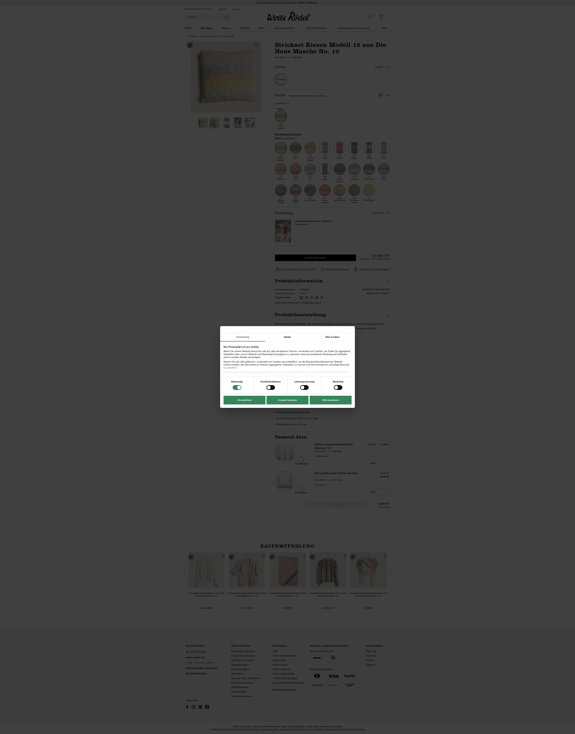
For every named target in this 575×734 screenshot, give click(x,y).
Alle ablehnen (244, 400)
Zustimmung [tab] (242, 337)
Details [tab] (287, 337)
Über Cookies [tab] (332, 337)
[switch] (270, 387)
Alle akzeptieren (330, 400)
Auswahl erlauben (287, 400)
